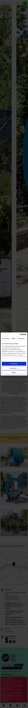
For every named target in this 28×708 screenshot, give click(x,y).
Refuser (14, 372)
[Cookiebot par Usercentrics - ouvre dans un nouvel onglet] (20, 335)
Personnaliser (13, 368)
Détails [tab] (13, 338)
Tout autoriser (14, 363)
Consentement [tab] (5, 338)
